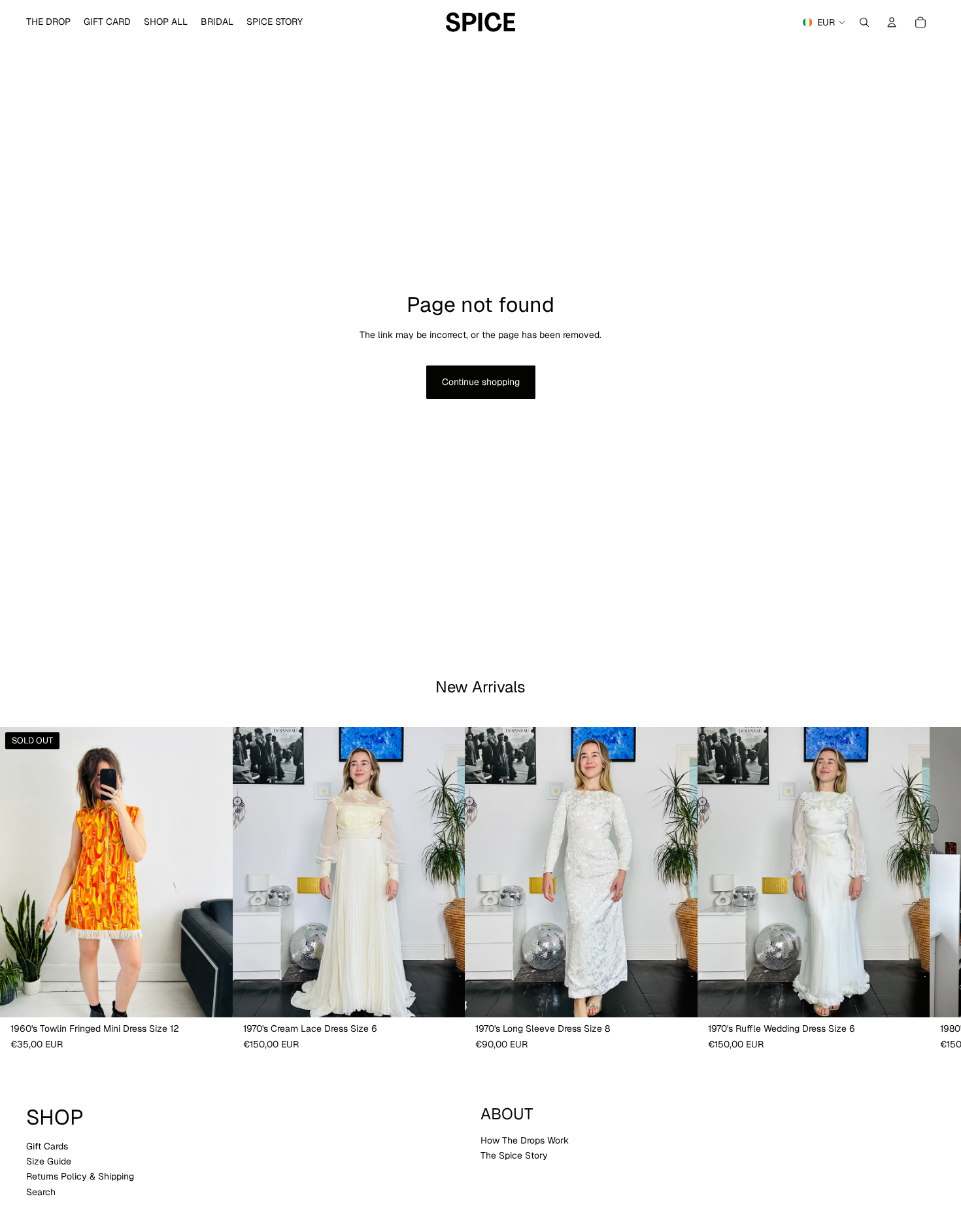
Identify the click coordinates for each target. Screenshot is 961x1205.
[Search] (864, 22)
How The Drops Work (524, 1140)
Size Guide (48, 1161)
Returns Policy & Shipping (80, 1176)
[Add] (444, 998)
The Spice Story (514, 1155)
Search (41, 1192)
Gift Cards (47, 1145)
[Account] (891, 22)
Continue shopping (481, 382)
